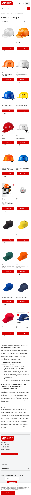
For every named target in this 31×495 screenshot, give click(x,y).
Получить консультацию (9, 454)
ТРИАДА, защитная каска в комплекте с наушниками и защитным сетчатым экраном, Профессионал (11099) (8, 202)
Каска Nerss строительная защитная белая (8, 43)
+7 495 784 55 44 (5, 444)
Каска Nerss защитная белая (21, 75)
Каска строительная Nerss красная (8, 137)
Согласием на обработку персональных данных (15, 487)
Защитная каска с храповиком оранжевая (7, 169)
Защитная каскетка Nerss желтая (22, 235)
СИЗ (8, 13)
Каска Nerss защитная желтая (21, 106)
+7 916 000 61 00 (5, 448)
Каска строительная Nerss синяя (22, 169)
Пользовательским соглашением (17, 486)
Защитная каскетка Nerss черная (8, 235)
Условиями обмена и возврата (23, 487)
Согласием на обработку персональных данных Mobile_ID (14, 484)
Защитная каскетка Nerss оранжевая (22, 266)
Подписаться (12, 482)
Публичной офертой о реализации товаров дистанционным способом (13, 489)
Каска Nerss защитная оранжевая (7, 75)
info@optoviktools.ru (6, 450)
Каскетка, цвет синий (21, 297)
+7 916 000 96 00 (5, 446)
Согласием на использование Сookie (8, 488)
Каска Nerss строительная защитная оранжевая (22, 43)
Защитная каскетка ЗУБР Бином (22, 328)
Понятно (8, 493)
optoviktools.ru (10, 484)
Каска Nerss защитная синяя (7, 106)
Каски (12, 13)
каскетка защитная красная (8, 328)
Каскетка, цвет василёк (7, 297)
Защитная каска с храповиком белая (20, 137)
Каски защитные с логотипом (20, 200)
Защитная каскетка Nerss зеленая (8, 266)
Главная (3, 13)
